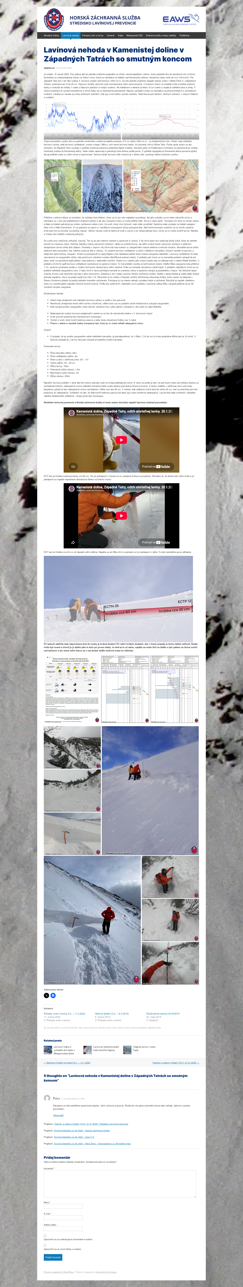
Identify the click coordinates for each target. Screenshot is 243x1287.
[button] (62, 186)
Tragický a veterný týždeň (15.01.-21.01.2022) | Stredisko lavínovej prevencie (91, 1123)
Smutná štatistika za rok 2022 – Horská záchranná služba (82, 1130)
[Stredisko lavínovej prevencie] (121, 19)
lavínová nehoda (97, 1027)
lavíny (108, 1027)
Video (120, 35)
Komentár (49, 1168)
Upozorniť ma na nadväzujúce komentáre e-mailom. (68, 1239)
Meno (47, 1202)
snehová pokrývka (139, 1027)
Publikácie (184, 35)
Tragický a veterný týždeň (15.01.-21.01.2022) (175, 1062)
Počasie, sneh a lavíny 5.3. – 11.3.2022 (64, 1013)
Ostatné (110, 35)
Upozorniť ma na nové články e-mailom (62, 1249)
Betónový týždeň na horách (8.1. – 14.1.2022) (67, 1062)
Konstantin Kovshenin (106, 1272)
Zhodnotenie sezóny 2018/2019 (163, 1013)
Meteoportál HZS (134, 35)
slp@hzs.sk (49, 67)
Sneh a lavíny (124, 1027)
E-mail (47, 1213)
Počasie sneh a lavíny (92, 35)
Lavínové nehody (70, 35)
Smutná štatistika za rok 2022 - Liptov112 (74, 1137)
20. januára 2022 (64, 67)
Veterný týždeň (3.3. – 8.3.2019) (112, 1013)
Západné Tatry (154, 1027)
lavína (86, 1027)
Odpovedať (58, 1115)
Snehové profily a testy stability (161, 35)
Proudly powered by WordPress (59, 1272)
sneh (114, 1027)
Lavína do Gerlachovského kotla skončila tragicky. (106, 1048)
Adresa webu (50, 1224)
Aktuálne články (51, 35)
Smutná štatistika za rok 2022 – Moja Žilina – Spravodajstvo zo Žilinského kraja (92, 1143)
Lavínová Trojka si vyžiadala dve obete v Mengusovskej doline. (64, 1050)
